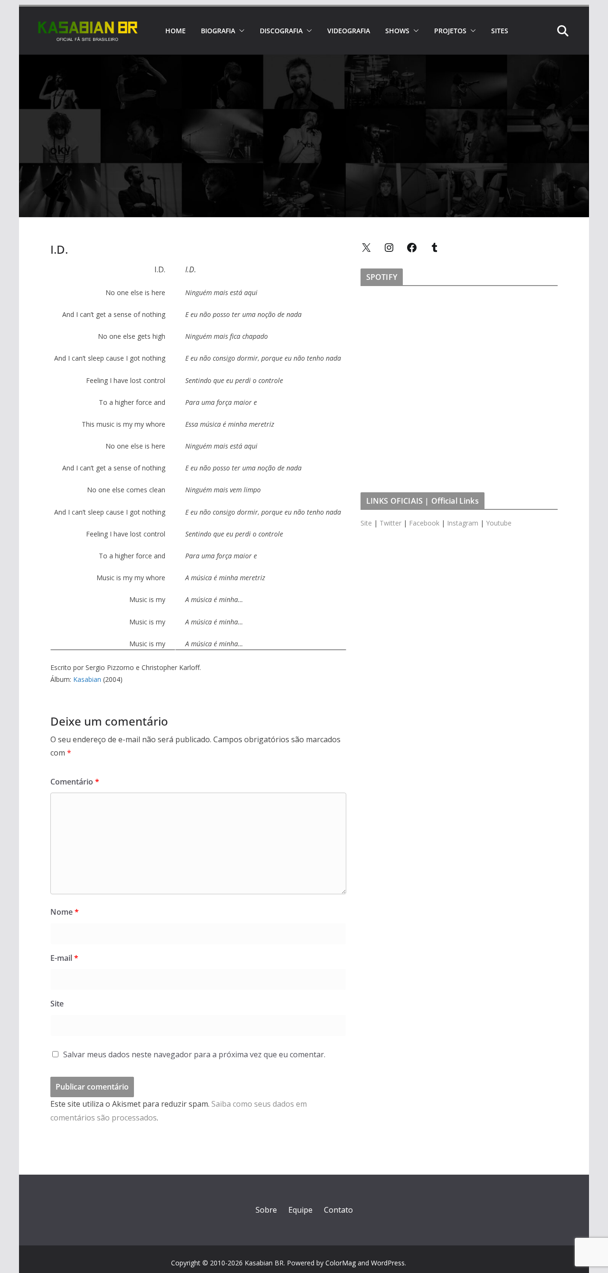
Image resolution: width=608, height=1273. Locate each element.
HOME (175, 30)
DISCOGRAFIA (281, 30)
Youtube (499, 522)
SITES (499, 30)
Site (57, 1003)
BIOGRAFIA (218, 30)
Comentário (74, 781)
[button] (240, 31)
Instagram (462, 522)
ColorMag (340, 1262)
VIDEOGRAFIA (348, 30)
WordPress (388, 1262)
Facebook (424, 522)
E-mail (64, 958)
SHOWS (397, 30)
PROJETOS (450, 30)
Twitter (390, 522)
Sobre (266, 1210)
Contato (338, 1210)
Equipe (300, 1210)
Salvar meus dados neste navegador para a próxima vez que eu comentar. (194, 1054)
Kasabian (87, 679)
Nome (64, 912)
